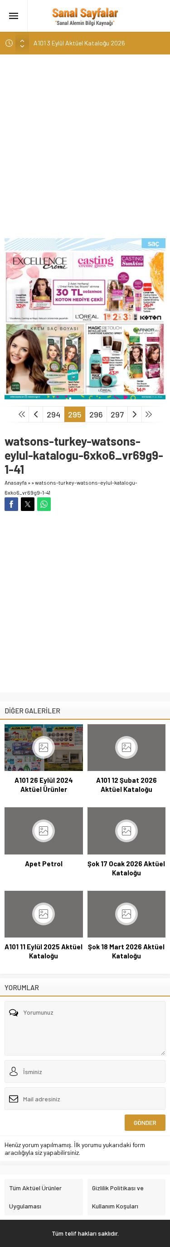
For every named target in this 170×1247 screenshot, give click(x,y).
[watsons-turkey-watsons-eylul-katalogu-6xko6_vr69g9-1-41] (85, 395)
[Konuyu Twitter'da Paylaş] (27, 504)
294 (53, 414)
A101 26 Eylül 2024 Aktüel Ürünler (44, 784)
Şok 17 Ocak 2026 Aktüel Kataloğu (126, 868)
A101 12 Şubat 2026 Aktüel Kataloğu (126, 784)
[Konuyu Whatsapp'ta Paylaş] (44, 504)
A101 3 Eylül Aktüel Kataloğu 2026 (79, 43)
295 (75, 414)
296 (96, 414)
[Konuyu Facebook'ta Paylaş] (11, 504)
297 (117, 414)
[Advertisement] (85, 149)
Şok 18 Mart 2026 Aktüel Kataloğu (126, 951)
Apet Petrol (44, 863)
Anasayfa (16, 482)
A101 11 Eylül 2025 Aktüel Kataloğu (44, 951)
